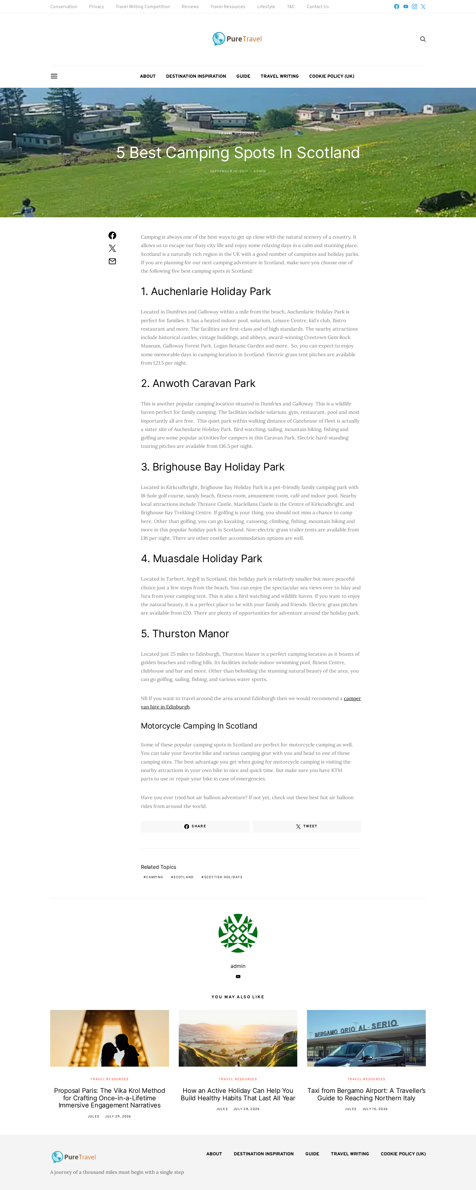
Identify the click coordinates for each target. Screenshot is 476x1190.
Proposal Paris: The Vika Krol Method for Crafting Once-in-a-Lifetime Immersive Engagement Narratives (109, 1098)
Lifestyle (266, 7)
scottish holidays (223, 877)
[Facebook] (396, 6)
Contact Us (318, 7)
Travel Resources (227, 7)
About (148, 76)
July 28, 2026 (246, 1109)
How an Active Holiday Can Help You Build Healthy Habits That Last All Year (238, 1094)
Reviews (190, 7)
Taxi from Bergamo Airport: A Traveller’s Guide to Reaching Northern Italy (366, 1094)
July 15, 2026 (375, 1109)
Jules (93, 1117)
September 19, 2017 (229, 171)
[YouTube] (405, 6)
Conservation (63, 7)
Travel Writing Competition (143, 7)
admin (260, 171)
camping (154, 877)
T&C (291, 7)
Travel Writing (280, 76)
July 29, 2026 (118, 1117)
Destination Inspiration (196, 76)
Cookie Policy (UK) (331, 76)
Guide (243, 76)
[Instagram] (414, 6)
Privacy (96, 7)
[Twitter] (423, 6)
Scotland (184, 877)
